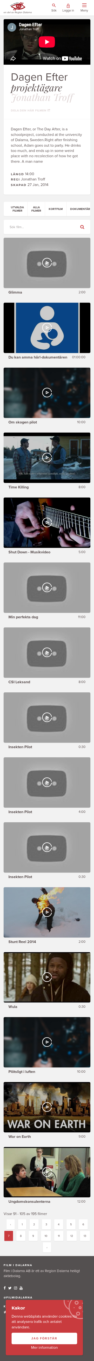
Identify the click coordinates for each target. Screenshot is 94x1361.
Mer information (44, 1347)
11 (59, 1236)
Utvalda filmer (17, 209)
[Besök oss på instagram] (15, 1288)
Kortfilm (56, 209)
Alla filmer (36, 209)
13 (85, 1236)
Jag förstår (44, 1338)
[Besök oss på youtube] (21, 1288)
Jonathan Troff (42, 97)
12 (71, 1236)
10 (46, 1236)
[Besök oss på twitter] (10, 1288)
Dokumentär (80, 209)
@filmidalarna (18, 1297)
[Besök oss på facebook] (5, 1288)
